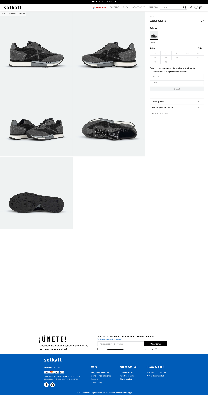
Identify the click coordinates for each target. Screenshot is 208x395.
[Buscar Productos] (185, 7)
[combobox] (173, 7)
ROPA (126, 7)
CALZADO (114, 7)
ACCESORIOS (138, 7)
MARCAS (153, 7)
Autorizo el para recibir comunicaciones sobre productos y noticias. (129, 348)
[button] (99, 7)
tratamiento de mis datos (115, 348)
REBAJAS (101, 7)
